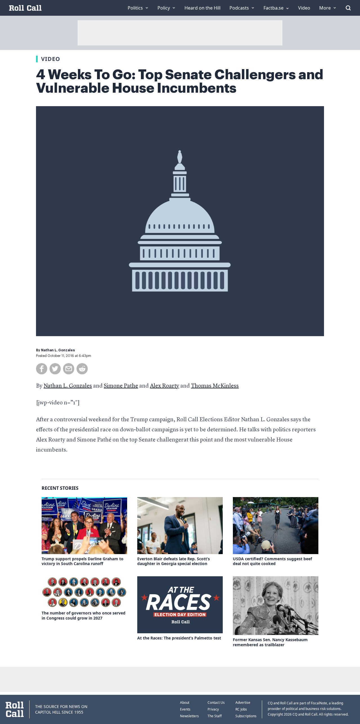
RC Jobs (241, 709)
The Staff (215, 716)
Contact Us (216, 702)
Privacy (213, 709)
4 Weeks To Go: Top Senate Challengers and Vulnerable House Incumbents (179, 81)
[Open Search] (348, 8)
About (184, 702)
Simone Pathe (121, 386)
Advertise (242, 702)
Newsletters (189, 716)
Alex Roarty (164, 386)
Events (185, 709)
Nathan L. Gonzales (58, 350)
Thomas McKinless (215, 386)
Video (50, 59)
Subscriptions (245, 716)
